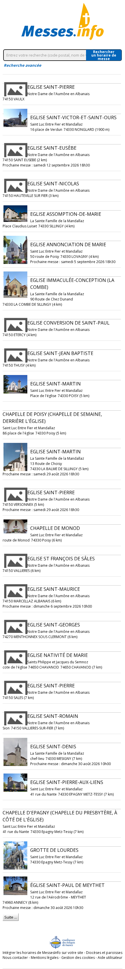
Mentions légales (44, 957)
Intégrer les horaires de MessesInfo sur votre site (43, 952)
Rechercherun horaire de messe (103, 55)
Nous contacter (15, 957)
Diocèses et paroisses (104, 952)
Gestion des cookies (78, 957)
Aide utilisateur (110, 957)
